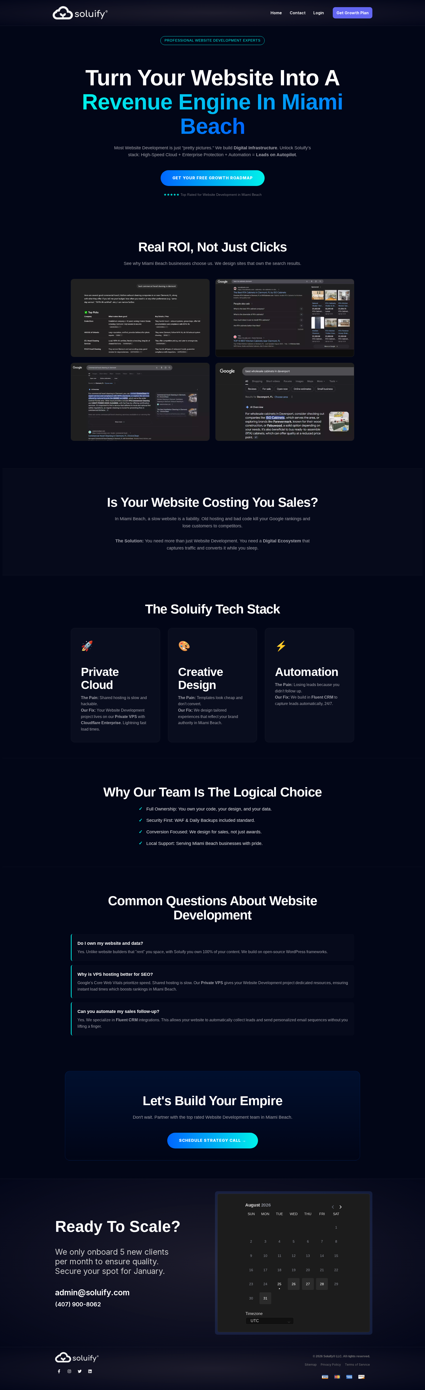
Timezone (254, 1314)
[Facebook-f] (59, 1371)
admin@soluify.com (92, 1292)
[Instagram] (69, 1371)
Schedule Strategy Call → (212, 1140)
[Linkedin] (90, 1371)
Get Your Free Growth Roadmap (212, 177)
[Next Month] (338, 1205)
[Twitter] (80, 1371)
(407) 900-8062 (78, 1304)
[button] (294, 1284)
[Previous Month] (331, 1205)
